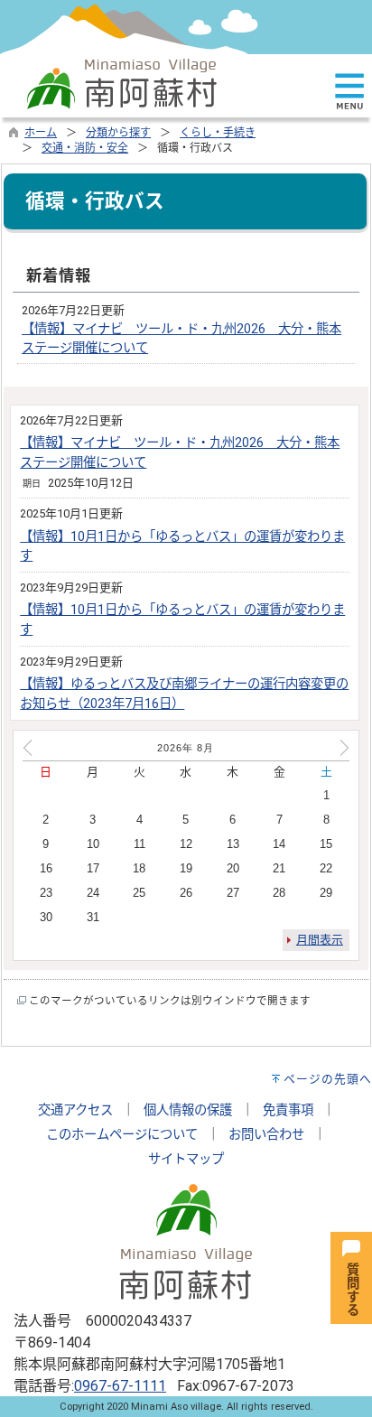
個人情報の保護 (188, 1110)
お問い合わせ (266, 1134)
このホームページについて (122, 1134)
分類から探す (118, 132)
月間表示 (319, 939)
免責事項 (288, 1110)
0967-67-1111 (120, 1385)
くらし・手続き (218, 132)
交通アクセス (75, 1110)
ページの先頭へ (328, 1079)
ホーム (40, 132)
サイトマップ (186, 1159)
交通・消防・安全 (85, 148)
